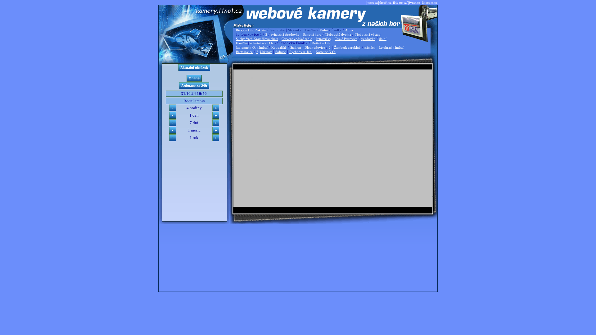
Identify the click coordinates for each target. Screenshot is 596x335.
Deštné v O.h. (321, 43)
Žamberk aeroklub (347, 47)
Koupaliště (279, 47)
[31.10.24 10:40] (332, 205)
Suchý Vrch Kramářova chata (257, 39)
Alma (349, 30)
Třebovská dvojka (338, 34)
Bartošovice (244, 52)
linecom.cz (429, 2)
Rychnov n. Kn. (300, 52)
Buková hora (312, 34)
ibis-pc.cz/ (400, 2)
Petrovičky (323, 39)
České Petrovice (346, 39)
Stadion (295, 47)
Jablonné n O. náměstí (252, 47)
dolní (382, 39)
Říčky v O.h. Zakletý (251, 30)
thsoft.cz (385, 2)
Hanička (242, 43)
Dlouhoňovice (315, 47)
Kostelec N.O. (326, 52)
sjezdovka (368, 39)
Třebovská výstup (368, 34)
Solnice (280, 52)
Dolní (324, 30)
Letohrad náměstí (391, 47)
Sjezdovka (277, 30)
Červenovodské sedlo (297, 39)
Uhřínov (266, 52)
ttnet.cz (373, 2)
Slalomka (294, 30)
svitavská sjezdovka (285, 34)
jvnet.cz (414, 2)
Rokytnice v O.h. (261, 43)
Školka (336, 30)
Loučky (310, 30)
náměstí (369, 47)
